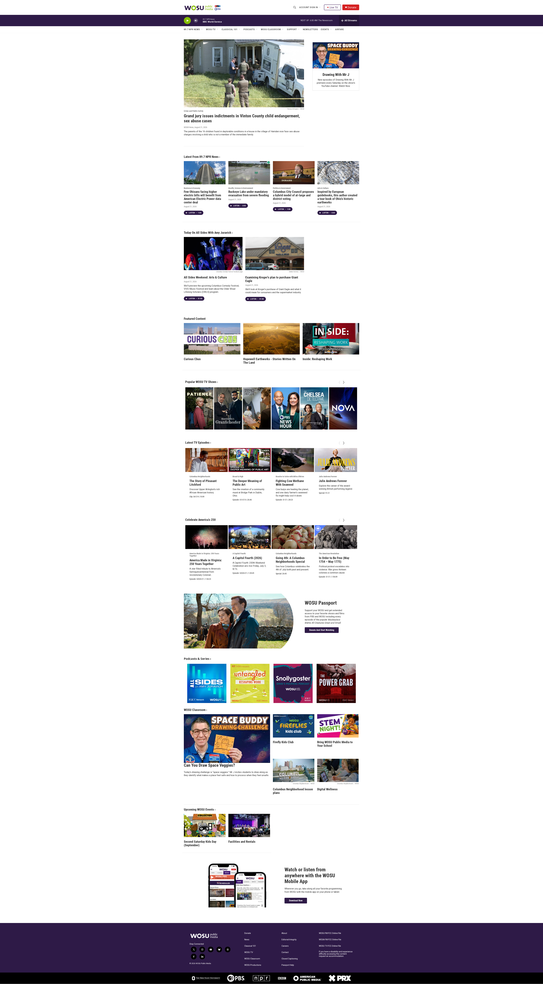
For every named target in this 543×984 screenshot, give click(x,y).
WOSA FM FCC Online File (330, 940)
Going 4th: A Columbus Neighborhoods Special (290, 559)
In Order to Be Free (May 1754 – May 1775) (334, 559)
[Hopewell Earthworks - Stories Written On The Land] (271, 339)
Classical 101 (229, 29)
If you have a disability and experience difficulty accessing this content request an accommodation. (336, 954)
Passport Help (288, 965)
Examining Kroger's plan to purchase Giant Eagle (271, 279)
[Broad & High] (257, 408)
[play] (187, 20)
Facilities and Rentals (241, 841)
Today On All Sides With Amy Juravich (207, 232)
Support (292, 29)
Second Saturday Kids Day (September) (200, 843)
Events (325, 29)
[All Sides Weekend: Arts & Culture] (213, 253)
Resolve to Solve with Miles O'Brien (290, 476)
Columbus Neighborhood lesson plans (293, 791)
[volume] (195, 20)
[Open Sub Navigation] (320, 7)
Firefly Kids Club (283, 742)
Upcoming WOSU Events (199, 809)
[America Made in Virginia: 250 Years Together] (206, 537)
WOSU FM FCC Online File (330, 933)
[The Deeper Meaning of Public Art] (249, 460)
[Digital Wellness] (338, 770)
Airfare (339, 29)
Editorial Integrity (289, 940)
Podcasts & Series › (197, 659)
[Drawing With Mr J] (336, 55)
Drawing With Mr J (336, 74)
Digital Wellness (327, 789)
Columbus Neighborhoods (199, 476)
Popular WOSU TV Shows (200, 382)
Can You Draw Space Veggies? (209, 765)
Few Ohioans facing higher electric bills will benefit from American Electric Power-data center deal (202, 197)
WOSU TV (211, 29)
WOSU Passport (321, 603)
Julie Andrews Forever (328, 476)
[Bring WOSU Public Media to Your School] (338, 726)
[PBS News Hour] (285, 408)
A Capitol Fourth (239, 553)
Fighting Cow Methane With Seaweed (290, 482)
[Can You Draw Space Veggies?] (227, 738)
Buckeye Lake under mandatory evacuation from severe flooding (248, 193)
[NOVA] (343, 408)
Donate (352, 7)
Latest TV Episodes (197, 442)
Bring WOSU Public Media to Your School (335, 743)
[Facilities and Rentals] (249, 825)
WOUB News (189, 127)
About (284, 933)
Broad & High (238, 476)
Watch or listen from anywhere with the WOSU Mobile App (310, 875)
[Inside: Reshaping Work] (331, 339)
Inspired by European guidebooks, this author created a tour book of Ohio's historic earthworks (337, 197)
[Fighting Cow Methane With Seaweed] (293, 460)
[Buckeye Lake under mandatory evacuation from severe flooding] (249, 172)
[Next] (343, 382)
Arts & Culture (323, 188)
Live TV (333, 7)
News (246, 940)
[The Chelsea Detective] (314, 408)
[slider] (200, 20)
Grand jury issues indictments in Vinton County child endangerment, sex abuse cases (242, 118)
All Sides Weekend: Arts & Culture (205, 277)
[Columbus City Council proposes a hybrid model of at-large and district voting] (294, 172)
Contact (285, 952)
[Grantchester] (228, 408)
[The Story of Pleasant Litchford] (206, 460)
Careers (285, 946)
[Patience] (199, 408)
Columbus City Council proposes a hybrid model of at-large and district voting (293, 195)
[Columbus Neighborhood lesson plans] (293, 770)
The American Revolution (329, 553)
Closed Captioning (290, 959)
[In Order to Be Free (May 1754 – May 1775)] (336, 537)
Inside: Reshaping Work (317, 359)
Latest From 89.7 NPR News (201, 157)
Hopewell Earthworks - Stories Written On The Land (269, 360)
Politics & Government (282, 188)
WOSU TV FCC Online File (330, 946)
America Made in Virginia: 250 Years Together (204, 554)
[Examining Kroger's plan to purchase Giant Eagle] (274, 253)
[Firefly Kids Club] (293, 726)
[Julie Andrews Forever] (336, 460)
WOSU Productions (252, 965)
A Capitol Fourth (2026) (247, 558)
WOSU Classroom (271, 29)
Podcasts (249, 29)
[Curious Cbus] (212, 339)
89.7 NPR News (192, 29)
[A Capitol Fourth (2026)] (249, 537)
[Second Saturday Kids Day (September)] (205, 825)
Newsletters (310, 29)
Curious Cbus (192, 359)
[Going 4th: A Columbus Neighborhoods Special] (293, 537)
